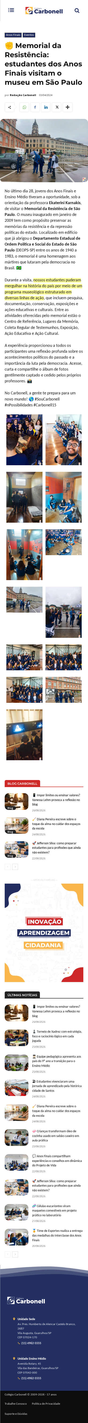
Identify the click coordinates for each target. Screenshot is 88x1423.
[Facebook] (35, 107)
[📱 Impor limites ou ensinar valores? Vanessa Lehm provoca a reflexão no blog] (16, 801)
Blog (10, 808)
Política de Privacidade (46, 1404)
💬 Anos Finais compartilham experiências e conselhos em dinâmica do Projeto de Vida (57, 1161)
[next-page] (15, 867)
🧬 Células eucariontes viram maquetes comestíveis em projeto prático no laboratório (54, 1211)
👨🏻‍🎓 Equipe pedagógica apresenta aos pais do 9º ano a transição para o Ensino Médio (56, 1061)
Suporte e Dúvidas (16, 1414)
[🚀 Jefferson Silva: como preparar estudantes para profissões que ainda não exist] (16, 849)
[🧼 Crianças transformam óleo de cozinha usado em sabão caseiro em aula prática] (16, 1137)
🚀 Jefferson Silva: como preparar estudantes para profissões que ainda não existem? (56, 848)
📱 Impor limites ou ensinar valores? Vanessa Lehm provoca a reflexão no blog (56, 800)
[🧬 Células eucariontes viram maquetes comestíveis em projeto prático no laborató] (16, 1212)
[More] (68, 107)
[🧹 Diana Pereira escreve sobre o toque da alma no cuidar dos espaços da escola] (16, 825)
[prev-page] (8, 867)
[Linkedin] (45, 107)
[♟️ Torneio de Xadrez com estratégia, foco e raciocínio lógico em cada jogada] (16, 1038)
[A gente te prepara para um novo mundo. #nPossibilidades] (44, 10)
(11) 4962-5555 (31, 1343)
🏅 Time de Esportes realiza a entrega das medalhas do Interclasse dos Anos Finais (57, 1235)
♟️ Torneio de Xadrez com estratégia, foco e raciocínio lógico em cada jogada (57, 1036)
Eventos (29, 34)
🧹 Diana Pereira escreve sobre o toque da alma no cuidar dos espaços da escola (56, 824)
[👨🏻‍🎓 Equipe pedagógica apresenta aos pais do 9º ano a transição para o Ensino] (16, 1063)
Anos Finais (13, 34)
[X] (56, 107)
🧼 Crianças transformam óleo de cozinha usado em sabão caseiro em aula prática (55, 1136)
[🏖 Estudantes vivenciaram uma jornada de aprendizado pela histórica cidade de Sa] (16, 1087)
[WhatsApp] (24, 107)
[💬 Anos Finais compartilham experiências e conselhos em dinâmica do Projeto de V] (16, 1162)
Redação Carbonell (23, 95)
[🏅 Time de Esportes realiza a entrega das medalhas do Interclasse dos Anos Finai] (16, 1237)
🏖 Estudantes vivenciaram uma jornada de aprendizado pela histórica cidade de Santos (57, 1086)
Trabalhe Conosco (16, 1404)
